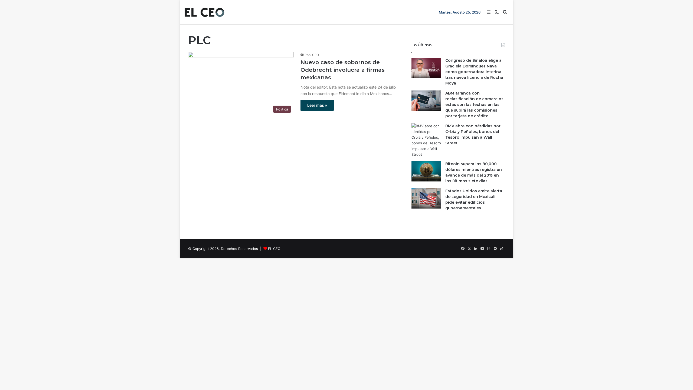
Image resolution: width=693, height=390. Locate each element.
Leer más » (317, 105)
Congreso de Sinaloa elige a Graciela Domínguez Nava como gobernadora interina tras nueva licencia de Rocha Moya (474, 72)
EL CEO (274, 248)
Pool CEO (312, 55)
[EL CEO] (204, 12)
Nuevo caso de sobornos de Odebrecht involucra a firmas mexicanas (342, 70)
